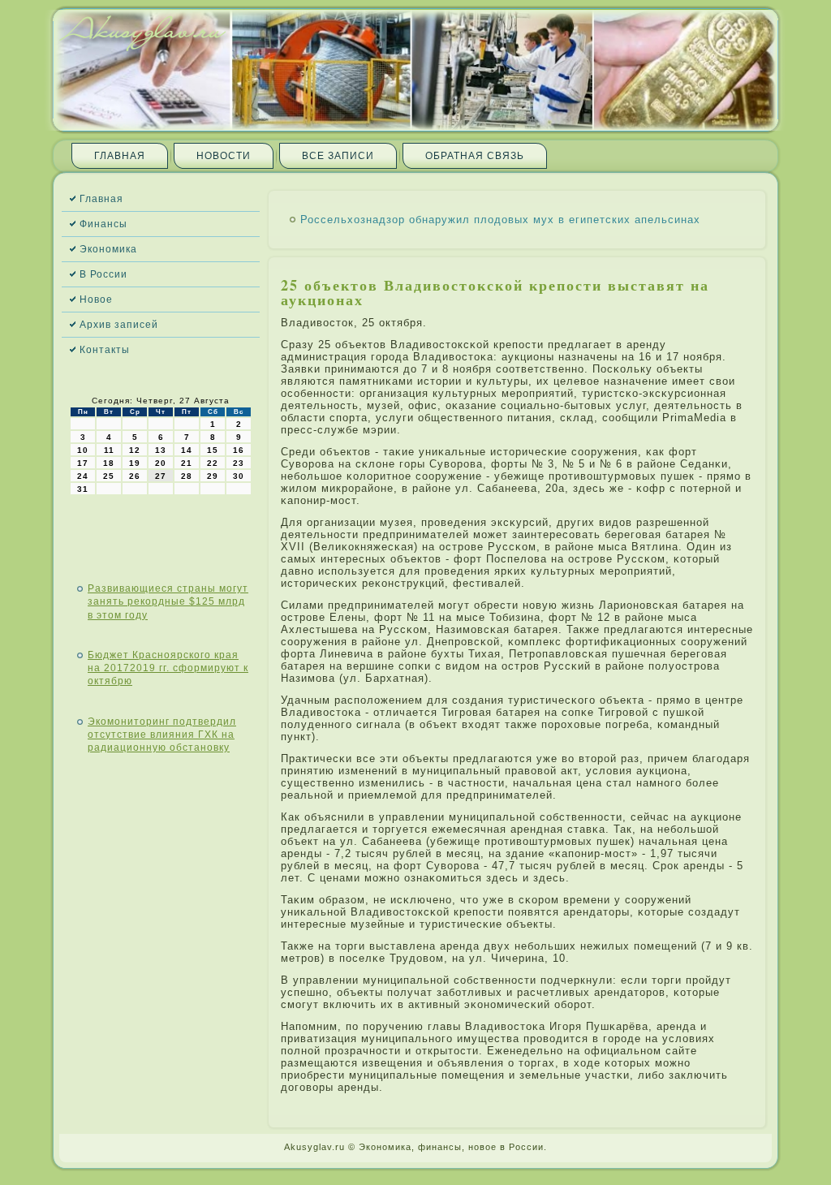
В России (103, 274)
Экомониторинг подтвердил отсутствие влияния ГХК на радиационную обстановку (162, 735)
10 (82, 450)
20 (160, 463)
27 (160, 476)
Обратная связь (474, 156)
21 (186, 463)
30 (238, 476)
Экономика (108, 249)
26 (134, 476)
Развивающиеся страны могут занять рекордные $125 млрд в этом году (168, 602)
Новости (223, 156)
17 (82, 463)
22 (212, 463)
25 (108, 476)
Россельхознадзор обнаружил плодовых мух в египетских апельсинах (500, 219)
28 (186, 476)
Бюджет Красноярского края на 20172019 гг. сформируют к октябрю (168, 668)
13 (160, 450)
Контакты (105, 350)
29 (212, 476)
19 (134, 463)
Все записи (338, 156)
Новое (96, 299)
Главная (119, 156)
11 (109, 450)
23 (238, 463)
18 (108, 463)
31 (82, 489)
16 (238, 450)
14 (186, 450)
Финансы (103, 224)
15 (212, 450)
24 (82, 476)
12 (134, 450)
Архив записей (119, 324)
